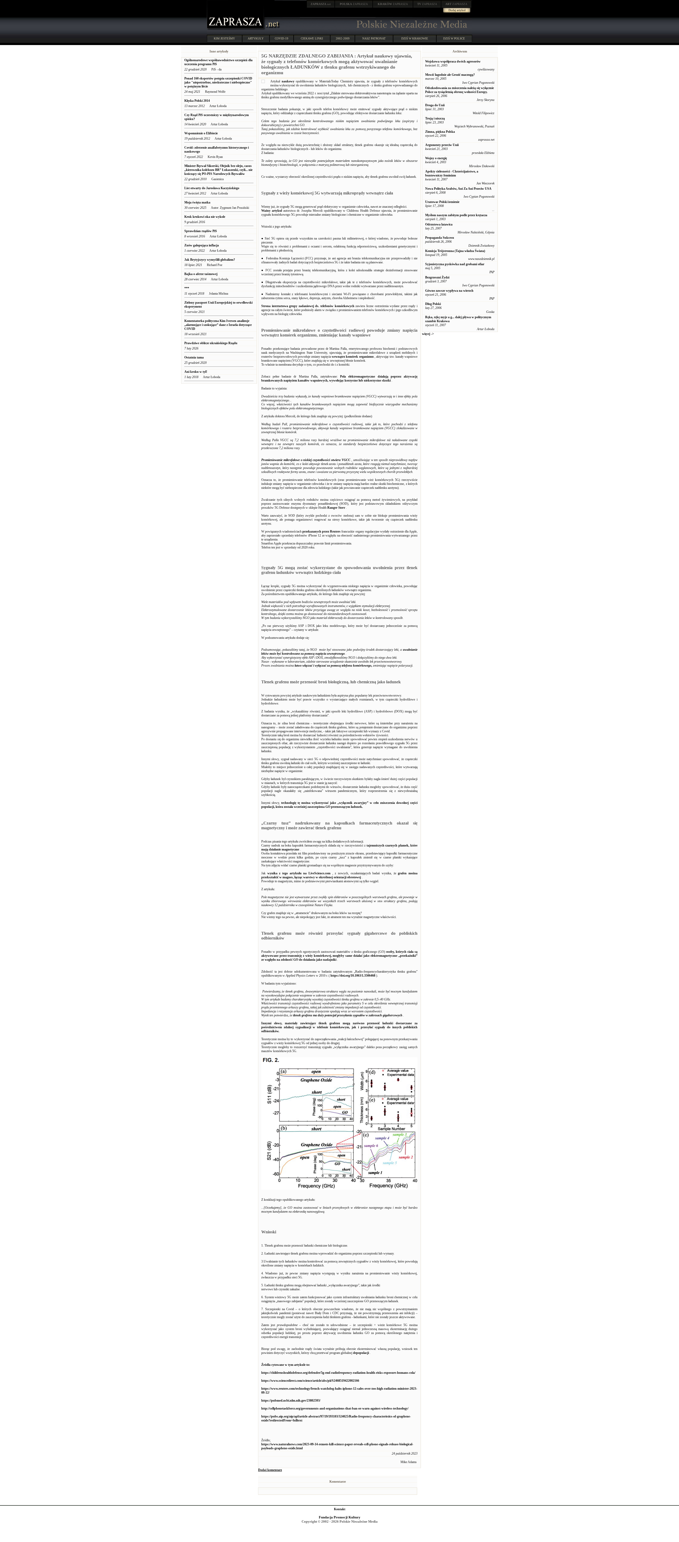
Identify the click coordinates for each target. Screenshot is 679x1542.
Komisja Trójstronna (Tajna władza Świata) (455, 251)
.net (321, 4)
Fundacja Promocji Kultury (339, 1517)
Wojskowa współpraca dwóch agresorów (453, 61)
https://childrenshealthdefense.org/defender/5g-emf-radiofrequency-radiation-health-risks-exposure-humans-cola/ (338, 1373)
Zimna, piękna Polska (440, 132)
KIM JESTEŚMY (224, 38)
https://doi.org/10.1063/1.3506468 (352, 975)
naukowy (288, 81)
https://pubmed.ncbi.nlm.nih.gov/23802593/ (290, 1400)
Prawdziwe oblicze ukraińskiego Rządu (210, 343)
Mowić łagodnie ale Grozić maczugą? (450, 75)
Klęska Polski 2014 (197, 101)
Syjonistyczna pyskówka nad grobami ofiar (454, 264)
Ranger (332, 507)
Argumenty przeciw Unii (442, 145)
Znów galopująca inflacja (202, 245)
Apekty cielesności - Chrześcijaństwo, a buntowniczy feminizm (451, 173)
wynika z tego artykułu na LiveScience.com (298, 873)
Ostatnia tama (194, 357)
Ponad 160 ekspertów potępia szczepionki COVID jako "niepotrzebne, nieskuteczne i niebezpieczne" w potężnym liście (218, 82)
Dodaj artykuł (457, 10)
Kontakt (339, 1509)
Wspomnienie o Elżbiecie (201, 133)
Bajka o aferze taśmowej (200, 274)
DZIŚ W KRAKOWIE (414, 38)
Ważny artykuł (271, 210)
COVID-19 (281, 38)
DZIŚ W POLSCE (454, 38)
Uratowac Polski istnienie (442, 202)
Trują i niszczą (435, 118)
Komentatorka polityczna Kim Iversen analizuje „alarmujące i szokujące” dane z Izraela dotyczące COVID (218, 325)
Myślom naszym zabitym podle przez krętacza (456, 215)
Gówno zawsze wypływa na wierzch (449, 291)
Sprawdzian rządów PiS (200, 231)
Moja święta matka (197, 202)
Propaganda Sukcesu (439, 238)
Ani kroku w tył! (195, 372)
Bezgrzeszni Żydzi (437, 277)
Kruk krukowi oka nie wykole (204, 217)
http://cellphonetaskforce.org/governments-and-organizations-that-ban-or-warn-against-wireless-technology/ (334, 1408)
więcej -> (428, 334)
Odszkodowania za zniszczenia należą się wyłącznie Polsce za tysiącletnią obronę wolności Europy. (459, 90)
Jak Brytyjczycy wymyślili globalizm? (209, 260)
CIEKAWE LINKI (312, 38)
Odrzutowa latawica (438, 224)
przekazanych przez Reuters (321, 531)
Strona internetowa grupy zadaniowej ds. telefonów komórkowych (307, 306)
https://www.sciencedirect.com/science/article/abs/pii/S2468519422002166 (310, 1381)
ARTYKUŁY (256, 38)
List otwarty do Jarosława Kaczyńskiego (212, 188)
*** (186, 288)
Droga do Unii (435, 105)
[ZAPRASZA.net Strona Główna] (236, 29)
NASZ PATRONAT (374, 38)
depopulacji (361, 1353)
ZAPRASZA (354, 4)
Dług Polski (433, 304)
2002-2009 (343, 38)
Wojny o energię (436, 158)
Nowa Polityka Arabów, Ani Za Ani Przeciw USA (458, 188)
